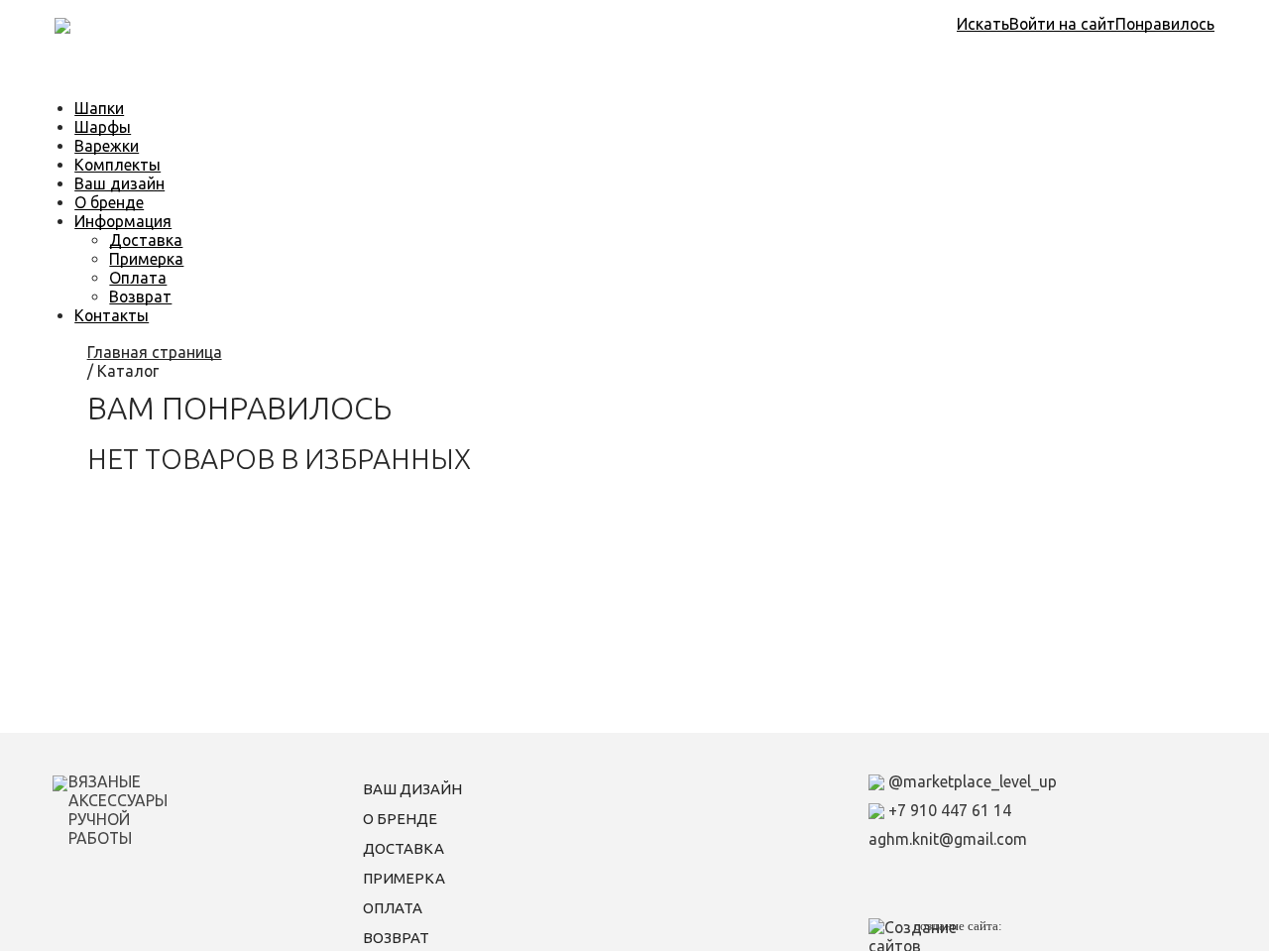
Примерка (146, 259)
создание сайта (956, 925)
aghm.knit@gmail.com (947, 839)
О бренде (109, 202)
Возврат (140, 296)
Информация (123, 221)
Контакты (111, 315)
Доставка (145, 240)
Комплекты (117, 165)
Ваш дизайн (119, 183)
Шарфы (102, 127)
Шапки (99, 108)
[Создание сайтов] (935, 935)
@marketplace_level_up (970, 781)
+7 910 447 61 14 (947, 810)
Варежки (106, 146)
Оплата (138, 278)
